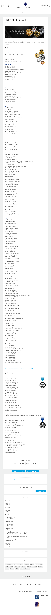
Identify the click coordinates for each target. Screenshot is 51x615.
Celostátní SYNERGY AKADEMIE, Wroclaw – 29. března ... (18, 536)
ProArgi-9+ (29, 566)
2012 (7, 544)
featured (32, 564)
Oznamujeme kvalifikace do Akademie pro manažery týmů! (18, 531)
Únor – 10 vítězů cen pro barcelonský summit (16, 539)
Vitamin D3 (27, 568)
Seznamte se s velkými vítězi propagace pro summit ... (17, 529)
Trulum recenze (43, 602)
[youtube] (9, 6)
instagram (22, 584)
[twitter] (7, 6)
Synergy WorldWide (29, 612)
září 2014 (9, 520)
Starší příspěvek (32, 471)
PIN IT (35, 463)
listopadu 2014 (10, 517)
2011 (7, 546)
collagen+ (20, 564)
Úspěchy (38, 12)
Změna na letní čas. (11, 537)
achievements (8, 564)
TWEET (22, 463)
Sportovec (40, 566)
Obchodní (23, 566)
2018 (7, 508)
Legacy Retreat (17, 566)
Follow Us (26, 578)
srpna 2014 (9, 521)
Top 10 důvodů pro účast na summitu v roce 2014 (16, 533)
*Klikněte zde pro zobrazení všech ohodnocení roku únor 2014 (19, 368)
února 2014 (9, 540)
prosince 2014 (10, 515)
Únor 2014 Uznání (10, 535)
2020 (7, 506)
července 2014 (10, 522)
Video (27, 12)
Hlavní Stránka (14, 12)
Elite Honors (26, 564)
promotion (35, 566)
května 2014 (9, 525)
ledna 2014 (9, 541)
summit (7, 568)
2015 (7, 513)
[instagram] (4, 6)
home (41, 564)
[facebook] (2, 6)
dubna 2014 (9, 527)
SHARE (16, 463)
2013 (7, 543)
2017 (7, 510)
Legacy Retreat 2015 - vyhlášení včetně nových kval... (17, 532)
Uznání (22, 568)
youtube (39, 584)
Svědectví (12, 568)
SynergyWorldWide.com (10, 481)
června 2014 (9, 524)
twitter (31, 584)
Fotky (21, 12)
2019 (7, 507)
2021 (7, 504)
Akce (32, 12)
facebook (13, 584)
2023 (7, 501)
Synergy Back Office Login (10, 479)
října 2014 (9, 518)
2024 (7, 500)
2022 (7, 503)
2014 (7, 514)
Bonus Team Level (44, 595)
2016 (7, 511)
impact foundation (9, 566)
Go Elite (36, 564)
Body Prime (15, 564)
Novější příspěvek (19, 471)
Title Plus (17, 568)
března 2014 (9, 528)
